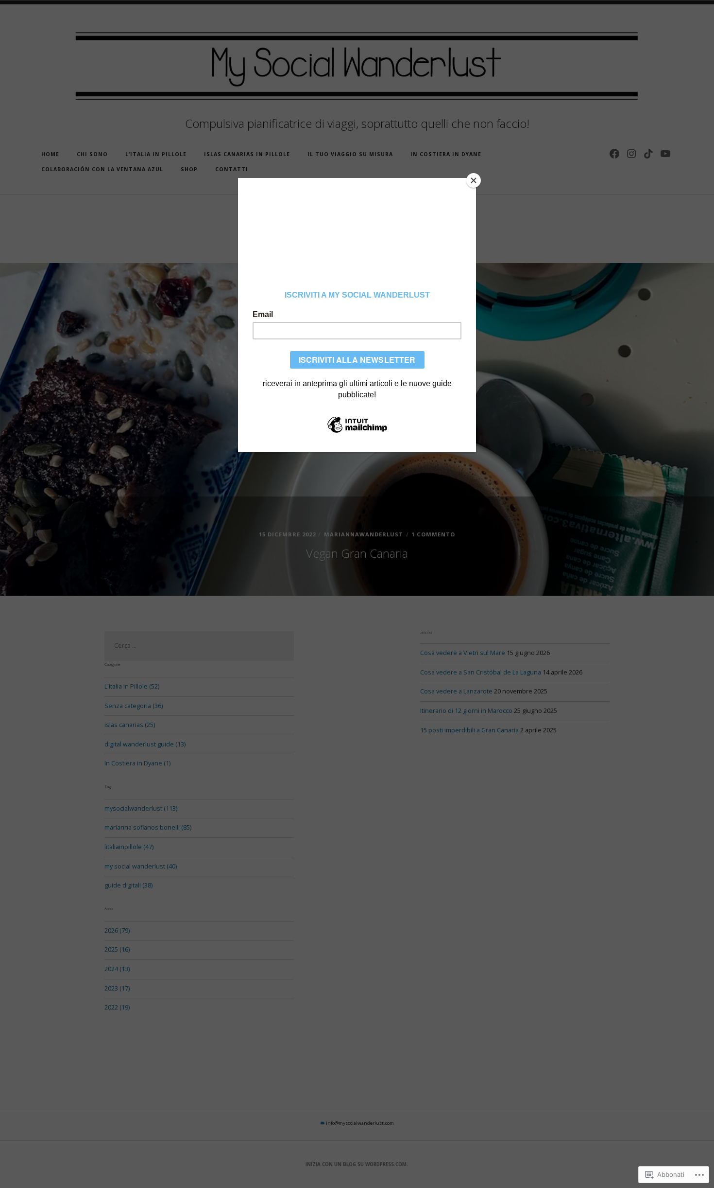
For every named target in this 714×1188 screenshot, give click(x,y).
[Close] (473, 180)
